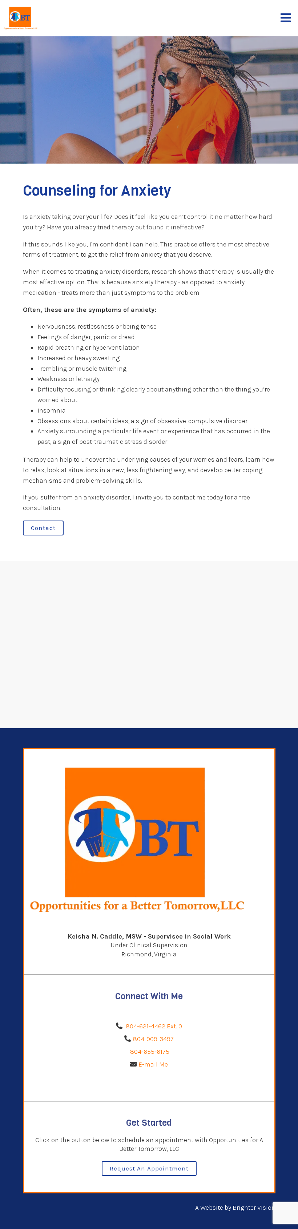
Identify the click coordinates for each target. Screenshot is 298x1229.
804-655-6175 (149, 1052)
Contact (43, 527)
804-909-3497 (153, 1039)
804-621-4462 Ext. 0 (154, 1026)
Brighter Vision (254, 1208)
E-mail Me (153, 1064)
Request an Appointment (149, 1168)
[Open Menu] (286, 18)
